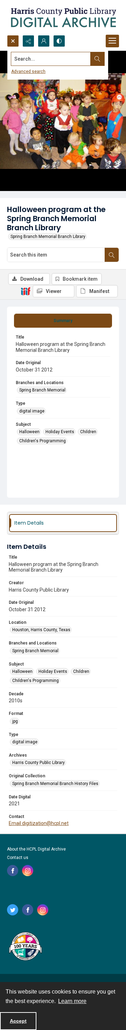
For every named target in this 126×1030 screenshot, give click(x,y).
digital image (31, 411)
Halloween (29, 431)
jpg (15, 721)
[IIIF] (25, 291)
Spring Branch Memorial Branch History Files (55, 783)
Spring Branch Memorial (42, 390)
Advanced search (28, 71)
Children (88, 431)
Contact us (17, 857)
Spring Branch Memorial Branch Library (47, 236)
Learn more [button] (72, 1001)
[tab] (63, 320)
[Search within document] (112, 255)
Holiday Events (60, 431)
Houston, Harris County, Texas (41, 629)
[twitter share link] (12, 909)
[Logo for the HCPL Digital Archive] (63, 18)
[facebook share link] (12, 870)
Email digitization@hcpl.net (39, 823)
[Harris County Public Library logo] (25, 946)
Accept (18, 1021)
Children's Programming (42, 440)
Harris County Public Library (38, 762)
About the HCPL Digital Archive (36, 849)
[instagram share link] (27, 870)
